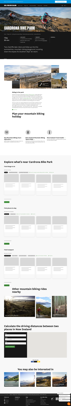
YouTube (7, 402)
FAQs (26, 398)
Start (6, 333)
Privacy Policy (28, 404)
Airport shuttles (14, 255)
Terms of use (28, 403)
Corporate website (43, 403)
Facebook (7, 401)
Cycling (6, 172)
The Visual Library (43, 399)
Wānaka (42, 38)
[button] (20, 5)
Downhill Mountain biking (13, 172)
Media (41, 398)
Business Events (42, 402)
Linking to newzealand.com (30, 402)
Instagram (7, 400)
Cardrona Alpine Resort (27, 98)
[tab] (16, 85)
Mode (6, 341)
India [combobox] (65, 5)
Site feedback (17, 398)
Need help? (16, 399)
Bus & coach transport (22, 255)
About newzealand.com (29, 399)
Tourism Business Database (44, 404)
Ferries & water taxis (31, 255)
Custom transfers (7, 255)
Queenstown (45, 40)
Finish (6, 337)
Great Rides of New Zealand (23, 172)
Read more (15, 109)
